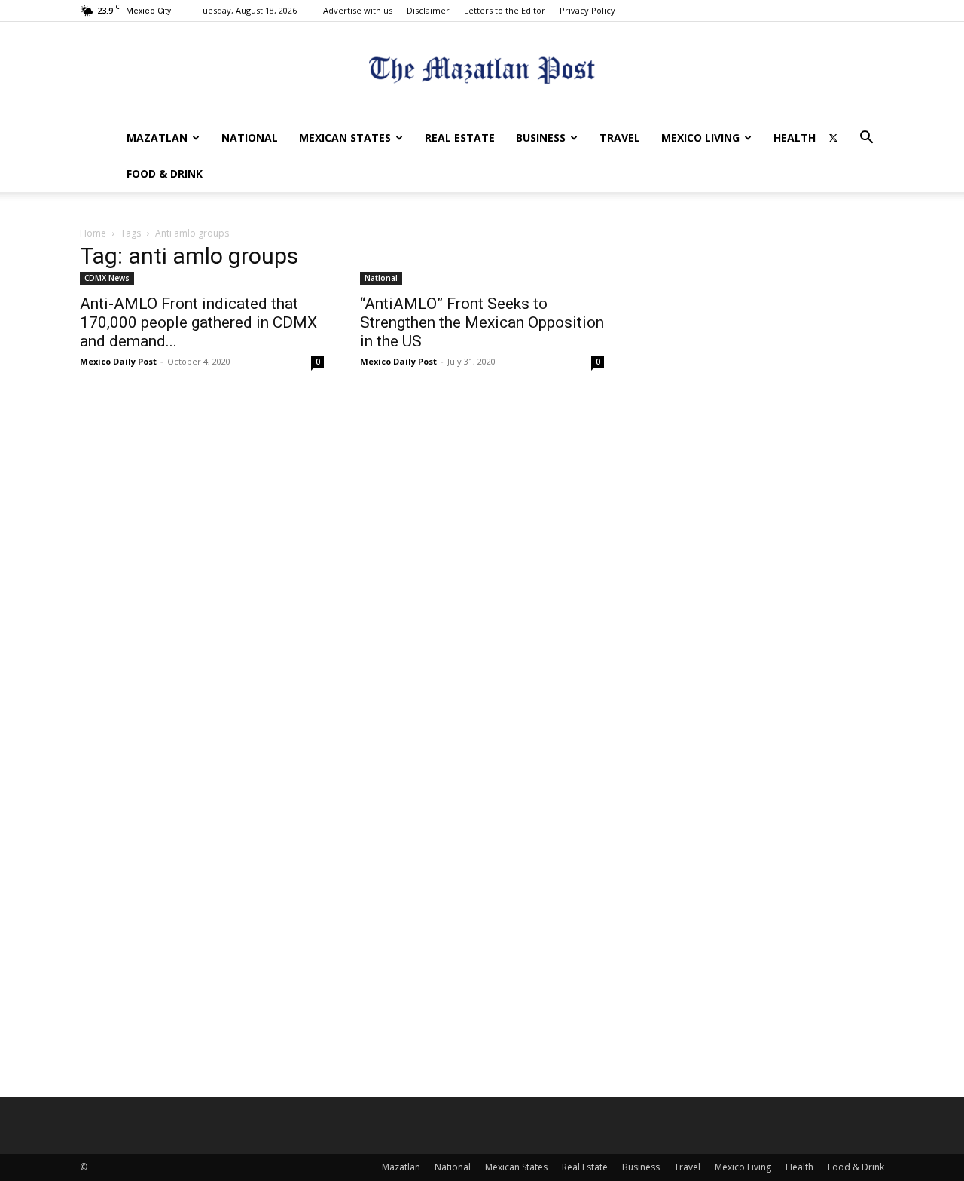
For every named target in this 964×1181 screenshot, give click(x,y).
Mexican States (345, 137)
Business (541, 137)
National (249, 137)
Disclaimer (428, 10)
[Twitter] (833, 138)
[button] (866, 139)
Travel (619, 137)
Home (93, 233)
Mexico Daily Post (118, 361)
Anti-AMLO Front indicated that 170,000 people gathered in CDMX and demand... (198, 322)
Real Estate (460, 137)
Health (794, 137)
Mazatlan (157, 137)
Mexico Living (700, 137)
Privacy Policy (587, 10)
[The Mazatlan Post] (482, 72)
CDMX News (107, 278)
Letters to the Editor (504, 10)
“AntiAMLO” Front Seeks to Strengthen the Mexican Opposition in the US (482, 322)
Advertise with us (357, 10)
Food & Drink (165, 173)
